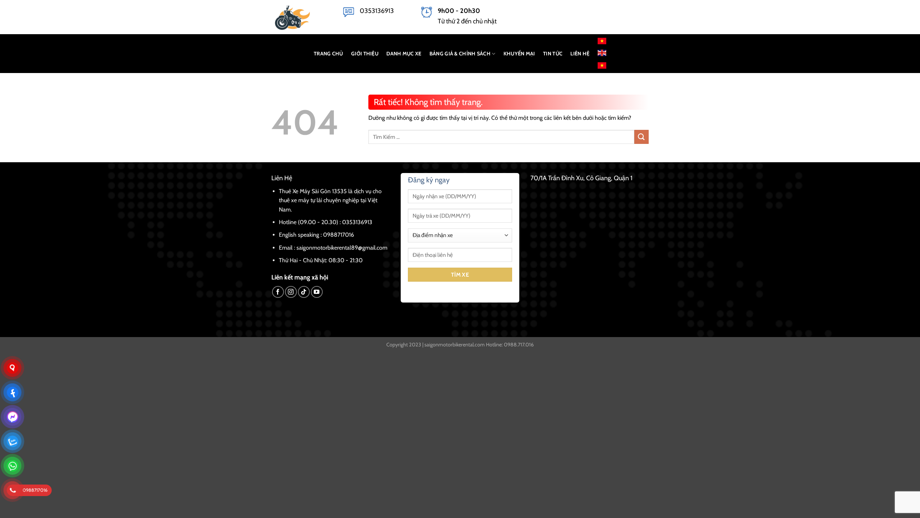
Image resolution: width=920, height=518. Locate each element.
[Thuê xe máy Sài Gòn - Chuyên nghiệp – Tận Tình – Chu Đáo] (301, 17)
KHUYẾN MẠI (519, 53)
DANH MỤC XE (403, 53)
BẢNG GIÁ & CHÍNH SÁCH (460, 53)
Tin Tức (552, 53)
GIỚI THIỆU (364, 53)
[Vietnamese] (602, 41)
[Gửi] (641, 137)
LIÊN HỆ (579, 53)
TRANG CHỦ (328, 53)
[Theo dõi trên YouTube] (317, 292)
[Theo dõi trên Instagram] (291, 292)
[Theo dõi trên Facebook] (278, 292)
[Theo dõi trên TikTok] (304, 292)
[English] (602, 52)
